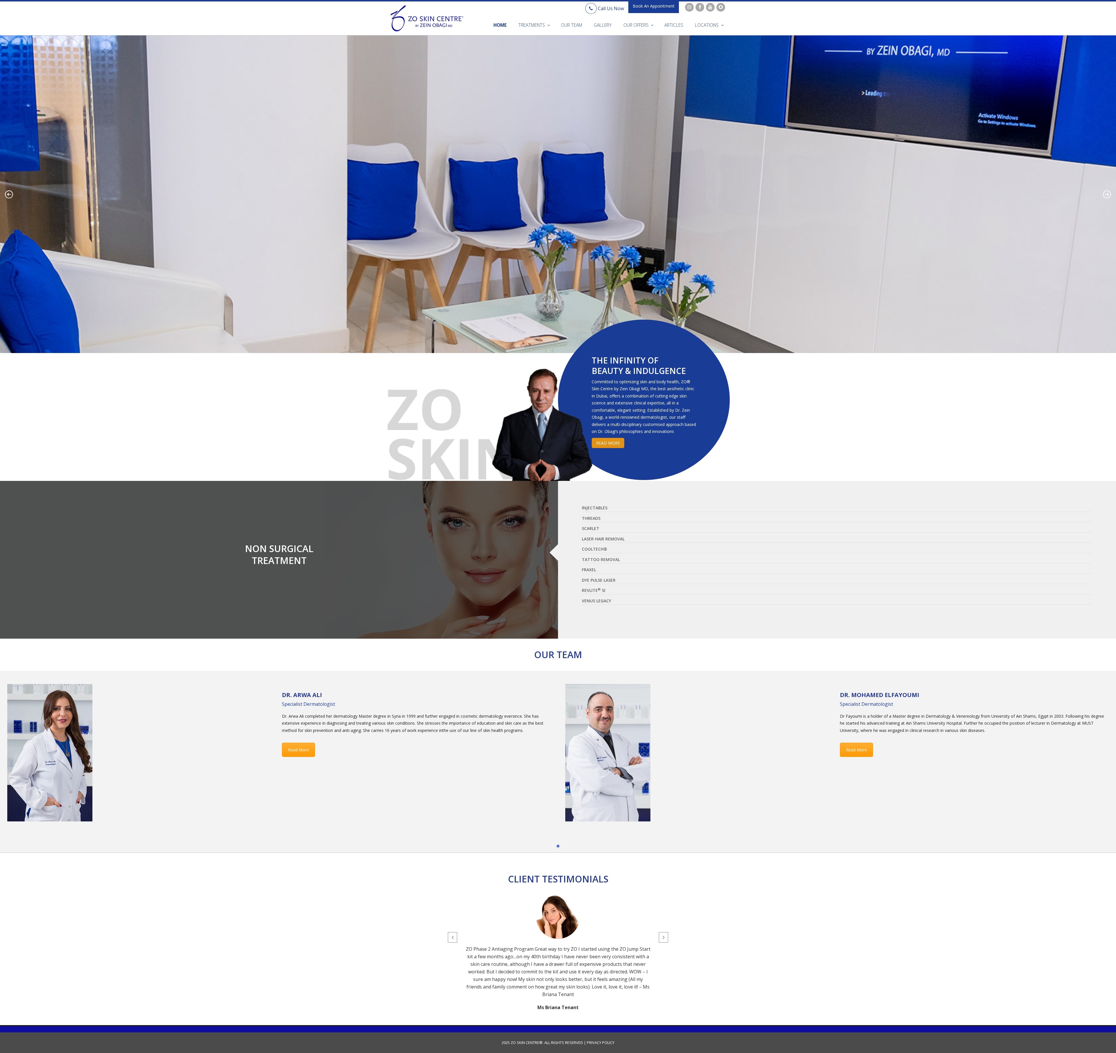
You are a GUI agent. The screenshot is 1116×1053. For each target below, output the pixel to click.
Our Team (571, 25)
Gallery (603, 25)
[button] (9, 194)
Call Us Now (610, 8)
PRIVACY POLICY (600, 1042)
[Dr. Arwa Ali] (49, 752)
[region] (558, 194)
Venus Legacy (596, 600)
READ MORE (608, 443)
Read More (298, 750)
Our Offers (636, 25)
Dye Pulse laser (599, 580)
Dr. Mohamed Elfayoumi (879, 695)
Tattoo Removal (601, 559)
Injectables (594, 508)
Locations (707, 25)
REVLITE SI (593, 590)
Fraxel (589, 569)
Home (500, 25)
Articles (673, 25)
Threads (591, 518)
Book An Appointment (654, 6)
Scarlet (590, 528)
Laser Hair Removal (603, 539)
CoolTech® (594, 549)
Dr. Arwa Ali (302, 695)
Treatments (531, 25)
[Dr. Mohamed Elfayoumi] (607, 752)
